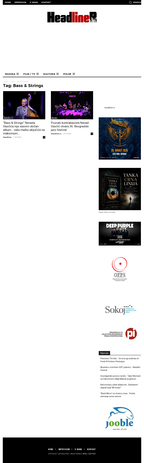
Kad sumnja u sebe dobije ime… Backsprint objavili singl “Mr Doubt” (119, 386)
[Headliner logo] (72, 17)
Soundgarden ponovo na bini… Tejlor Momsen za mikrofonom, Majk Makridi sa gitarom (120, 377)
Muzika (54, 118)
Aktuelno (7, 118)
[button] (135, 2)
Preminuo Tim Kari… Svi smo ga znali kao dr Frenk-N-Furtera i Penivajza (119, 360)
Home (5, 81)
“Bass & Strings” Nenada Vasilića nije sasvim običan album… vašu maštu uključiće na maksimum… (24, 128)
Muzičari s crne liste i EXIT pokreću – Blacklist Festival (120, 368)
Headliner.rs (56, 134)
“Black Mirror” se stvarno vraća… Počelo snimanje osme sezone (117, 395)
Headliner (7, 137)
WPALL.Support (89, 453)
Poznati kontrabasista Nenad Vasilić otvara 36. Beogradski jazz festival (70, 126)
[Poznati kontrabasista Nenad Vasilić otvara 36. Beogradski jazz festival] (72, 105)
